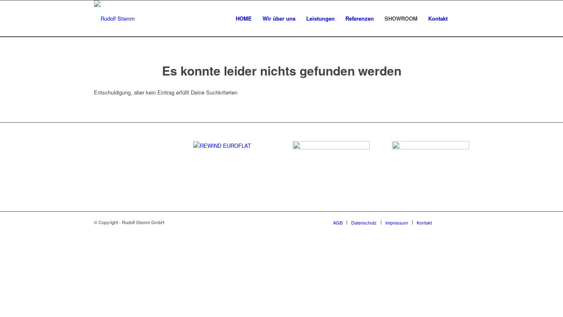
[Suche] (461, 18)
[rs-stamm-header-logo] (114, 18)
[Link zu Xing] (463, 222)
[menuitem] (243, 18)
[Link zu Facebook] (450, 222)
